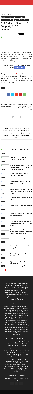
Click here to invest (19, 67)
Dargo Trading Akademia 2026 (20, 149)
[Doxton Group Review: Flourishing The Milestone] (5, 256)
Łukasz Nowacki (6, 29)
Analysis (4, 17)
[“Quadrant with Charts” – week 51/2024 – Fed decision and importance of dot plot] (5, 264)
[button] (30, 2)
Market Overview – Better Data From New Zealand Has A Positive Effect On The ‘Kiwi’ (25, 107)
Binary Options (13, 17)
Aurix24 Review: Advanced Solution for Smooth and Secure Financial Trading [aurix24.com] (21, 167)
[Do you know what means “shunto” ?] (5, 207)
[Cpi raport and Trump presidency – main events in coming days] (5, 240)
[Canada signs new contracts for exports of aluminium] (5, 183)
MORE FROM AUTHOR (18, 145)
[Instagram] (16, 383)
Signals (26, 20)
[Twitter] (21, 383)
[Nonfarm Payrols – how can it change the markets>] (5, 248)
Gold (11, 20)
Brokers (21, 17)
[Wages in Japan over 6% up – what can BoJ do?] (5, 199)
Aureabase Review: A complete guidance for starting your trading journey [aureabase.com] (21, 231)
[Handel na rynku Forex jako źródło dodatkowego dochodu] (5, 159)
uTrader (17, 74)
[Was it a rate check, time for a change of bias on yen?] (5, 175)
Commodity (5, 20)
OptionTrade (18, 20)
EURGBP (16, 88)
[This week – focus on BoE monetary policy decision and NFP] (5, 216)
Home (3, 14)
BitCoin (2, 169)
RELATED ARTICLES (6, 145)
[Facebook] (12, 383)
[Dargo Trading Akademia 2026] (5, 151)
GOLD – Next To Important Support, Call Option (8, 105)
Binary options (9, 88)
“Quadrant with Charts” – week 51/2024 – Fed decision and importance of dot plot (20, 264)
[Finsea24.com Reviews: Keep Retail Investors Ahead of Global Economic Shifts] (5, 191)
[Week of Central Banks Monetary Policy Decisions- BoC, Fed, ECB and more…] (5, 224)
